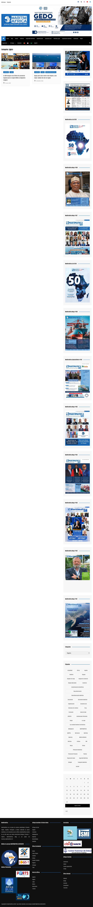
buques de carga (71, 679)
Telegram (9, 2)
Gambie (34, 856)
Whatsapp (3, 2)
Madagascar (71, 729)
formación (71, 712)
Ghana (33, 858)
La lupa (83, 720)
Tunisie (34, 889)
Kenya (71, 720)
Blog (12, 38)
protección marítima (77, 750)
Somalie (65, 883)
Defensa (22, 38)
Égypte (33, 879)
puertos (85, 754)
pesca (71, 745)
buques (83, 674)
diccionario (70, 699)
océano (78, 741)
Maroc (33, 884)
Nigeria (34, 863)
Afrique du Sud (35, 827)
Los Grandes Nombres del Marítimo (77, 725)
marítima (86, 733)
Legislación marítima (66, 38)
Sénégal (70, 762)
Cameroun (65, 862)
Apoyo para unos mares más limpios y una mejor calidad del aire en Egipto (45, 77)
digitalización (71, 704)
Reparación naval (71, 758)
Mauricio (70, 737)
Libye (33, 882)
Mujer (81, 38)
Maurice (34, 837)
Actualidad (6, 72)
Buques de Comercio (83, 679)
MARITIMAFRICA (83, 729)
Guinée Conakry (35, 860)
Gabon (64, 864)
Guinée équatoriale (67, 866)
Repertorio (4, 43)
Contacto (19, 43)
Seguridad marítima (30, 38)
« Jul (66, 811)
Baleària (71, 674)
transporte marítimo (82, 762)
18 (70, 794)
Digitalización (40, 38)
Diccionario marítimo (82, 699)
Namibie (34, 841)
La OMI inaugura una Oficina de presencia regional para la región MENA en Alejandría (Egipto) (14, 78)
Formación (75, 38)
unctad (77, 766)
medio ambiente (82, 737)
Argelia (85, 670)
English (35, 43)
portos (83, 745)
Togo (33, 867)
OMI (86, 741)
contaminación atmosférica (77, 687)
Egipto (11, 72)
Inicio (7, 38)
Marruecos (77, 733)
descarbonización (77, 691)
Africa (78, 670)
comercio (84, 683)
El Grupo (12, 43)
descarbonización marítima (77, 695)
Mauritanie (34, 886)
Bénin (33, 851)
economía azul (83, 704)
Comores (34, 832)
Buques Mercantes (72, 683)
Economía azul (48, 38)
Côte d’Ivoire (35, 853)
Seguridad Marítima (83, 758)
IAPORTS (69, 716)
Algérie (33, 877)
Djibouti (65, 878)
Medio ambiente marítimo (50, 72)
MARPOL (69, 733)
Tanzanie (65, 888)
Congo (64, 869)
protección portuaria (72, 754)
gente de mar (83, 712)
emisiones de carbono (73, 708)
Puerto (16, 38)
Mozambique (35, 839)
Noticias (69, 741)
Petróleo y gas (57, 38)
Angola (33, 830)
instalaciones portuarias (82, 716)
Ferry (85, 708)
